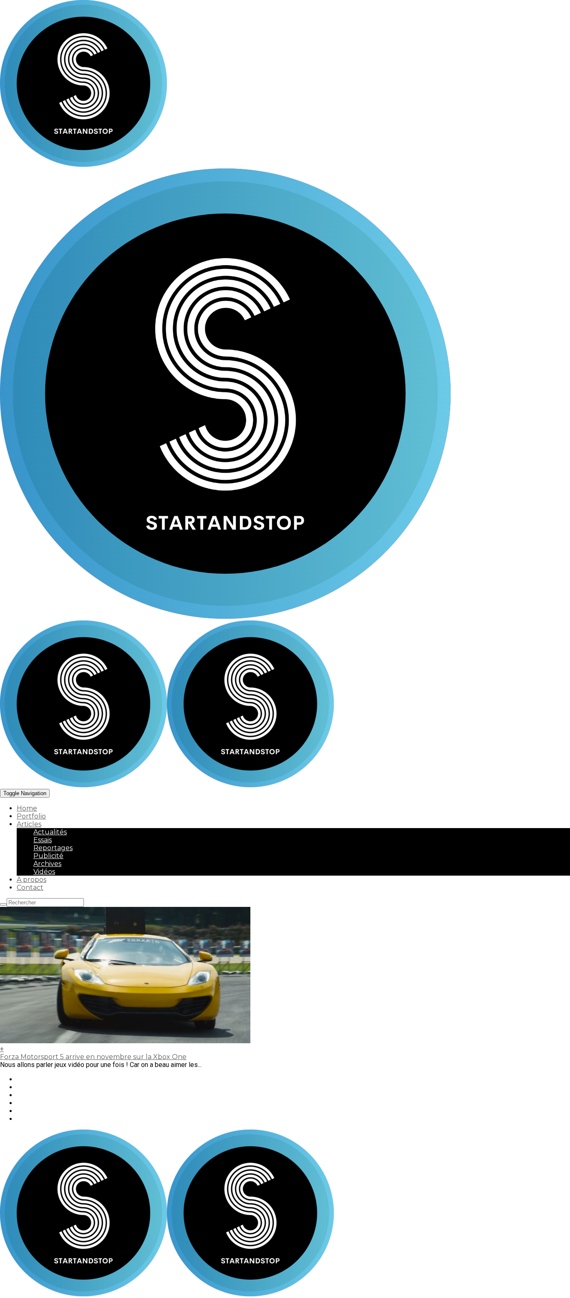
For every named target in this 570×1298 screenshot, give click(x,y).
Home (27, 808)
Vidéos (44, 872)
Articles (29, 824)
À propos (31, 880)
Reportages (53, 848)
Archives (47, 864)
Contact (30, 887)
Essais (42, 840)
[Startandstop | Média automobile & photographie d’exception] (167, 785)
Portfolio (31, 816)
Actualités (50, 832)
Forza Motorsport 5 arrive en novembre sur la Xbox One (93, 1057)
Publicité (48, 856)
